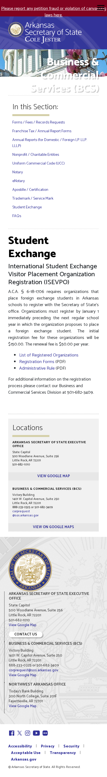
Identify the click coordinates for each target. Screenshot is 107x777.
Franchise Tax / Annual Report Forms (41, 131)
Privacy (47, 746)
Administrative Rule (37, 368)
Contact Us (25, 634)
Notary (17, 172)
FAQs (16, 216)
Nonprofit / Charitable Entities (35, 155)
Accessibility (20, 746)
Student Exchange (27, 207)
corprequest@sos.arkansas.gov (25, 513)
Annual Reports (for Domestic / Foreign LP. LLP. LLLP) (49, 143)
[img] (101, 7)
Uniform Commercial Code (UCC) (38, 163)
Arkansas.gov (23, 759)
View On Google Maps (53, 527)
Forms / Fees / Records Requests (38, 122)
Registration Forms (36, 362)
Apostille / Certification (30, 190)
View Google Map (53, 476)
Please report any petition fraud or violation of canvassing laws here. (53, 12)
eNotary (18, 181)
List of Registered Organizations (48, 355)
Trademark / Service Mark (32, 198)
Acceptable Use (26, 753)
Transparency (63, 753)
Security (71, 746)
